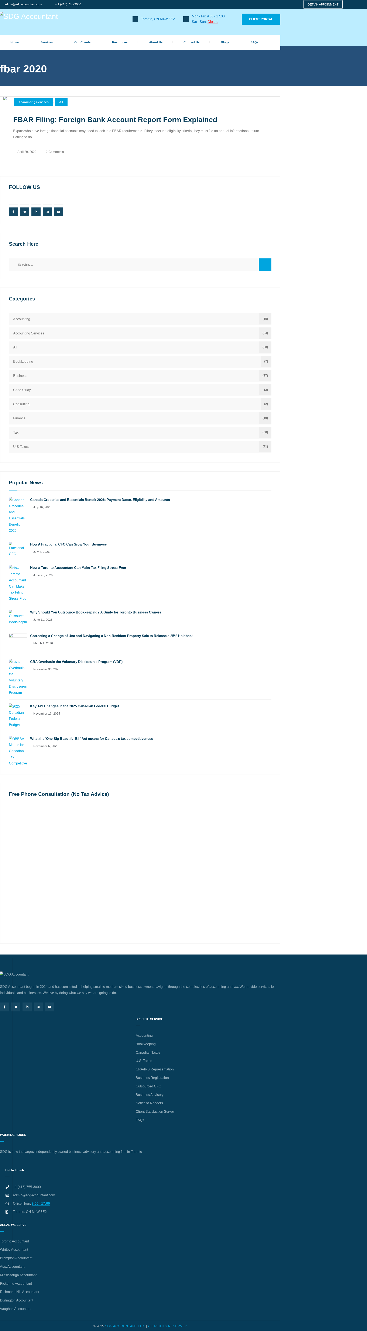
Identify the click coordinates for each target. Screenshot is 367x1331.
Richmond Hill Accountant (19, 1292)
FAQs (254, 42)
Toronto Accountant (14, 1241)
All (61, 102)
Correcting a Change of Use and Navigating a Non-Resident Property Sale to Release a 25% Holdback (111, 636)
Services (47, 42)
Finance (19, 418)
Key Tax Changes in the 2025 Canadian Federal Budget (74, 706)
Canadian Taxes (148, 1052)
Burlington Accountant (16, 1300)
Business (20, 376)
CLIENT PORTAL (261, 19)
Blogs (225, 42)
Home (14, 42)
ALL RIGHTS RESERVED (167, 1326)
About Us (156, 42)
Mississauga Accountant (18, 1275)
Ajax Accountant (12, 1266)
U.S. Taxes (144, 1061)
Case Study (22, 390)
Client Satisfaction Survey (155, 1111)
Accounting (21, 319)
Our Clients (82, 42)
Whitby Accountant (14, 1249)
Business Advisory (150, 1095)
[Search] (265, 264)
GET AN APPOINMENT (323, 4)
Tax (15, 432)
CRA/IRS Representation (155, 1069)
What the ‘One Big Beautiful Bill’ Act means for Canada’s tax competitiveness (91, 738)
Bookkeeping (23, 361)
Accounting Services (33, 102)
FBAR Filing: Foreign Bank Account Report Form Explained (115, 120)
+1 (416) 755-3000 (27, 1187)
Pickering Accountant (16, 1283)
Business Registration (152, 1078)
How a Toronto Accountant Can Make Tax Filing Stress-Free (78, 568)
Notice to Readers (149, 1103)
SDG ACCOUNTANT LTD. (125, 1326)
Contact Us (192, 42)
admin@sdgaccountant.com (23, 4)
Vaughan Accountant (15, 1309)
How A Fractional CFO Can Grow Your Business (68, 544)
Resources (120, 42)
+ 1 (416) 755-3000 (68, 4)
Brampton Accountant (16, 1258)
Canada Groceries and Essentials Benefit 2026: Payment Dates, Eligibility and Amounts (100, 500)
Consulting (21, 404)
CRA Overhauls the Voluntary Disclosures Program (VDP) (76, 662)
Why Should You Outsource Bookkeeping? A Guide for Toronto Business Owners (95, 612)
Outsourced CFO (148, 1086)
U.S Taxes (21, 446)
